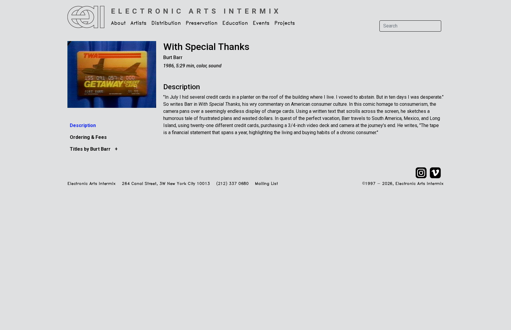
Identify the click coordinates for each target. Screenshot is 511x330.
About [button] (118, 23)
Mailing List (266, 184)
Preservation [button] (202, 23)
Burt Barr (172, 57)
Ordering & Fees (88, 137)
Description (83, 125)
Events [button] (261, 23)
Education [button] (235, 23)
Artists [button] (138, 23)
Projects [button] (284, 23)
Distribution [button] (166, 23)
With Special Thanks (206, 46)
